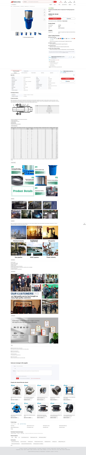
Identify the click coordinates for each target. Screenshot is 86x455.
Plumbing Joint (54, 441)
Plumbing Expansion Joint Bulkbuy (38, 443)
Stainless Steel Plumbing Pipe (15, 443)
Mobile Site (62, 448)
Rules (74, 4)
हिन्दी (55, 449)
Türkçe (60, 449)
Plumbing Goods (30, 441)
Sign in (74, 2)
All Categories (14, 4)
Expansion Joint (27, 6)
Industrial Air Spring (62, 427)
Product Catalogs (23, 423)
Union (12, 437)
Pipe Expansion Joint (32, 6)
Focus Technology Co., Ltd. (37, 451)
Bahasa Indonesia (68, 449)
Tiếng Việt (63, 449)
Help (59, 4)
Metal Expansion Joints (46, 425)
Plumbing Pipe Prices (47, 441)
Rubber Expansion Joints (30, 425)
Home (11, 6)
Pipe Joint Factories (23, 441)
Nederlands (44, 449)
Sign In (50, 66)
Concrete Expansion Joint (25, 437)
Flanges (12, 428)
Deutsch (41, 449)
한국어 (50, 449)
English (22, 449)
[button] (56, 73)
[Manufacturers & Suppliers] (16, 2)
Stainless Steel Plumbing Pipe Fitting (26, 443)
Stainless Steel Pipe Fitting (15, 441)
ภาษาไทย (57, 449)
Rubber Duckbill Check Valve (15, 427)
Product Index (58, 448)
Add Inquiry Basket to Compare (29, 37)
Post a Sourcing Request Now (35, 378)
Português (28, 449)
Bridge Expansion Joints (33, 437)
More (11, 445)
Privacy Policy (56, 451)
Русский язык (35, 449)
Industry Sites (48, 448)
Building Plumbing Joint (61, 441)
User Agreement (48, 451)
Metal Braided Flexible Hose (63, 425)
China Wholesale (39, 448)
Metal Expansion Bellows (42, 437)
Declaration (52, 451)
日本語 (53, 449)
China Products (25, 448)
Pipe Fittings (22, 6)
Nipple (16, 437)
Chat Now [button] (69, 18)
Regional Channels (53, 448)
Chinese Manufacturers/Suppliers (32, 448)
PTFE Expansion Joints (30, 427)
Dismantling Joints (45, 427)
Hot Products (21, 448)
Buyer (54, 4)
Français (31, 449)
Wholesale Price (44, 448)
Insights (66, 448)
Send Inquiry (55, 18)
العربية (48, 449)
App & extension (64, 4)
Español (25, 449)
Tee (19, 437)
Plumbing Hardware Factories (38, 441)
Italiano (38, 449)
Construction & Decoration (16, 6)
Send (17, 378)
